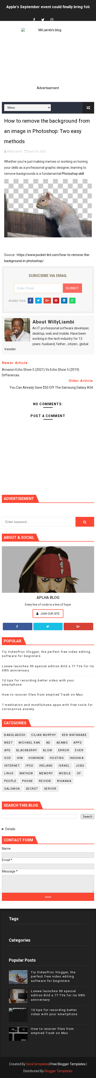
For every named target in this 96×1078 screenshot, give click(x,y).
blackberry (26, 750)
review (45, 781)
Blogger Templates (58, 1071)
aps (7, 750)
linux (9, 773)
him (20, 758)
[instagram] (51, 20)
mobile (65, 773)
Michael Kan (29, 742)
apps (77, 742)
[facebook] (34, 20)
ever (79, 750)
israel (64, 765)
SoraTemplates (37, 1064)
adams (62, 742)
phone (27, 781)
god (7, 758)
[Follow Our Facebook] (17, 626)
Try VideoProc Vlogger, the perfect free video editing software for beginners (53, 976)
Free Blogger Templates (68, 1064)
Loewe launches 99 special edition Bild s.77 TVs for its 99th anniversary (58, 995)
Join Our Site (50, 613)
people (10, 781)
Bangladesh (14, 735)
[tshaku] (60, 15)
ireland (46, 765)
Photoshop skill (73, 173)
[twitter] (42, 20)
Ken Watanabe (74, 735)
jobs (80, 765)
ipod (29, 765)
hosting (57, 758)
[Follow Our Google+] (78, 626)
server (50, 788)
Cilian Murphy (43, 735)
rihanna (64, 781)
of (79, 773)
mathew (26, 773)
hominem (36, 758)
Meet (8, 742)
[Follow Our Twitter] (48, 626)
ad (48, 742)
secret (32, 788)
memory (46, 773)
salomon (12, 788)
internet (12, 765)
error (63, 750)
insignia (77, 758)
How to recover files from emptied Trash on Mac (42, 694)
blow (47, 750)
